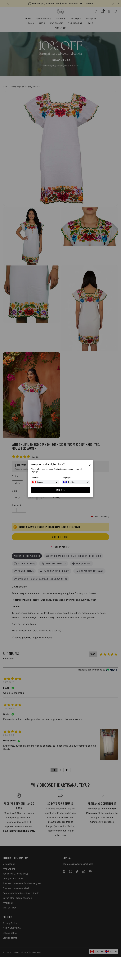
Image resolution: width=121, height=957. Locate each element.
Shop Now (60, 490)
